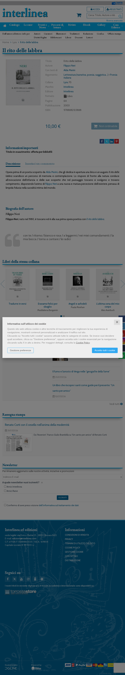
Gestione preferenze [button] (20, 350)
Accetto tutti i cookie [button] (105, 350)
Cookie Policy (83, 342)
